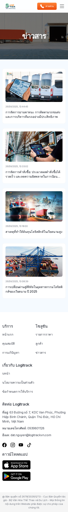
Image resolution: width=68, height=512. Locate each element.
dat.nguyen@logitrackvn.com (31, 435)
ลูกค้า (39, 343)
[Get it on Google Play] (16, 476)
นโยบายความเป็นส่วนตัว (18, 382)
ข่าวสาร (41, 352)
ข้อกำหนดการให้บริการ (17, 391)
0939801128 (35, 428)
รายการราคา (44, 334)
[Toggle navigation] (62, 6)
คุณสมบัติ (8, 343)
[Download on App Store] (16, 465)
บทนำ (6, 373)
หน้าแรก (7, 334)
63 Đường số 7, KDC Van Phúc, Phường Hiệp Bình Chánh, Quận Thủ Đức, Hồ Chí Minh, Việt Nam (34, 416)
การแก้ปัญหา (10, 352)
